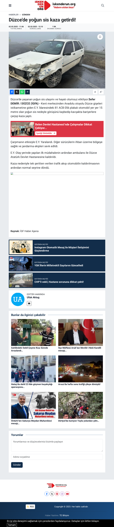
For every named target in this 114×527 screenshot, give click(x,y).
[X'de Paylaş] (16, 92)
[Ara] (102, 5)
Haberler (13, 15)
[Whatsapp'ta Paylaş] (22, 92)
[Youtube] (67, 493)
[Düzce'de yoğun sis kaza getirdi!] (57, 60)
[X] (52, 493)
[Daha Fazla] (27, 92)
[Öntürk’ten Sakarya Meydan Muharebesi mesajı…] (33, 405)
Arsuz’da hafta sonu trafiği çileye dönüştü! (79, 384)
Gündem (26, 15)
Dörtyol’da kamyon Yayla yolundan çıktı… (78, 420)
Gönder (17, 464)
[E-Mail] (29, 303)
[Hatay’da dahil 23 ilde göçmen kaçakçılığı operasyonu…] (33, 368)
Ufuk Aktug (33, 297)
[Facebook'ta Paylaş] (12, 92)
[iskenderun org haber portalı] (55, 5)
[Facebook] (46, 493)
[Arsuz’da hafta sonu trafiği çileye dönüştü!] (80, 368)
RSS (31, 506)
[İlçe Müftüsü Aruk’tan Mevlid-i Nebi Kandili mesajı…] (80, 332)
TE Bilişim (64, 515)
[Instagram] (62, 493)
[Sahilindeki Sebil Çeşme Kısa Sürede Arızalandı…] (33, 332)
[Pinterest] (57, 493)
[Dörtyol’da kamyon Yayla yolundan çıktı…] (80, 405)
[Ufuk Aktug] (17, 299)
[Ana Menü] (10, 5)
